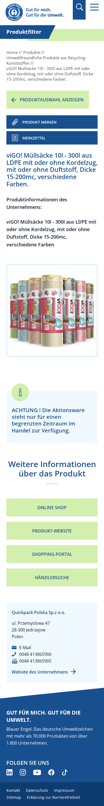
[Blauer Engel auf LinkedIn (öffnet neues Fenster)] (9, 772)
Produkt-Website (52, 531)
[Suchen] (79, 7)
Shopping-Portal (52, 554)
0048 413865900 (35, 654)
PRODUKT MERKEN (39, 122)
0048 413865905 (35, 661)
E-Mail (25, 647)
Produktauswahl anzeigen (52, 100)
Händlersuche (52, 578)
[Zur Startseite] (37, 12)
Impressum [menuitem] (64, 790)
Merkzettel (34, 138)
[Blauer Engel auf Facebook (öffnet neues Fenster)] (51, 772)
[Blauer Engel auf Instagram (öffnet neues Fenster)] (23, 772)
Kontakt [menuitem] (13, 790)
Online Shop (52, 508)
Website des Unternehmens (40, 672)
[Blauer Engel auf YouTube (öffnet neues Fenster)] (37, 772)
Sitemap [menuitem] (13, 797)
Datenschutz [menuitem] (37, 790)
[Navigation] (94, 7)
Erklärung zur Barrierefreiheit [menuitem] (53, 797)
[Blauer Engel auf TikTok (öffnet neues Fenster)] (65, 772)
